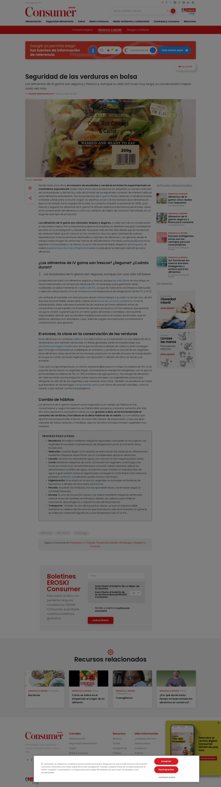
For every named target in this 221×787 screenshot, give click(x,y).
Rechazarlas (166, 769)
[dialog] (117, 769)
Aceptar (166, 761)
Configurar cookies (167, 777)
